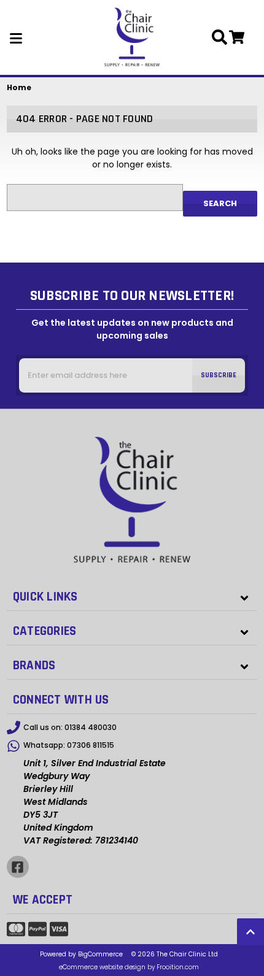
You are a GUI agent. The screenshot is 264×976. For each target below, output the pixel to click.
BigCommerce (100, 954)
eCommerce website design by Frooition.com (129, 967)
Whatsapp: (68, 745)
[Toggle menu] (16, 37)
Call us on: (70, 727)
